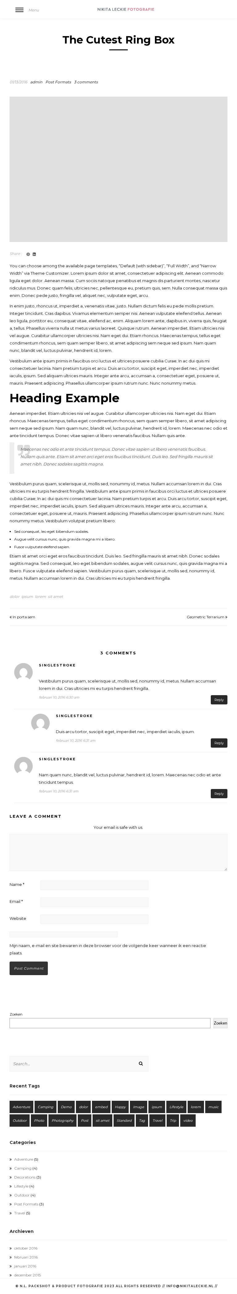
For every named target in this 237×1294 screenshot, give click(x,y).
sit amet (55, 596)
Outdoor (20, 1120)
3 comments (86, 82)
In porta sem (23, 617)
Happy (120, 1107)
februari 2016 (26, 1257)
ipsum (27, 596)
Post (84, 1120)
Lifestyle (176, 1107)
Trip (173, 1120)
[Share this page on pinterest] (28, 254)
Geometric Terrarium (206, 617)
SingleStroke (57, 665)
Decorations (24, 1177)
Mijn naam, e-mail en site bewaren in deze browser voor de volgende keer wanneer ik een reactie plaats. (108, 949)
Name (17, 884)
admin (36, 82)
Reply (219, 700)
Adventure (21, 1107)
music (213, 1107)
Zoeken (16, 1014)
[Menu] (19, 14)
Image (138, 1107)
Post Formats (58, 82)
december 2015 (27, 1275)
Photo (39, 1120)
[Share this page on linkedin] (34, 254)
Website (18, 918)
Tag (142, 1120)
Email (16, 901)
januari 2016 (25, 1266)
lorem (40, 596)
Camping (45, 1107)
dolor (14, 596)
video (188, 1120)
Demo (66, 1107)
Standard (124, 1120)
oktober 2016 (25, 1248)
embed (101, 1107)
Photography (62, 1120)
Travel (157, 1120)
